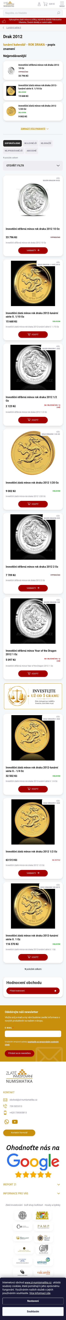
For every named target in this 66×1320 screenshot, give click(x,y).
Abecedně (32, 151)
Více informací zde (39, 1293)
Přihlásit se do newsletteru (19, 1053)
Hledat (59, 13)
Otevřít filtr (15, 165)
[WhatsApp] (6, 1121)
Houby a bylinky (52, 1205)
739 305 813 (16, 1106)
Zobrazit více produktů (33, 129)
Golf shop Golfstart (33, 1205)
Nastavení (33, 1301)
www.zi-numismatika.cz (38, 1282)
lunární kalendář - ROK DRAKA (24, 44)
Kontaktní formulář (19, 1132)
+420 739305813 (18, 1112)
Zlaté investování (14, 1205)
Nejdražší (46, 143)
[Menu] (62, 4)
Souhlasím (33, 1311)
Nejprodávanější (14, 151)
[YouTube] (14, 1121)
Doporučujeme (12, 143)
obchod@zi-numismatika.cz (23, 1099)
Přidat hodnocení (17, 991)
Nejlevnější (30, 143)
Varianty (31, 250)
